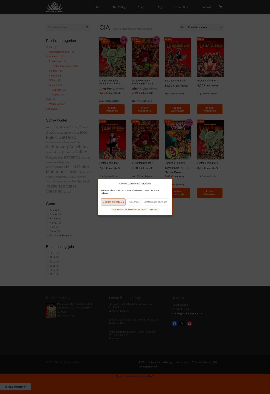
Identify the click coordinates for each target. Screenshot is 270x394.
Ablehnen (134, 202)
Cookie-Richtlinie (119, 209)
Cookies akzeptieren (113, 202)
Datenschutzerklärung (137, 209)
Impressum (153, 209)
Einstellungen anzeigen (155, 202)
